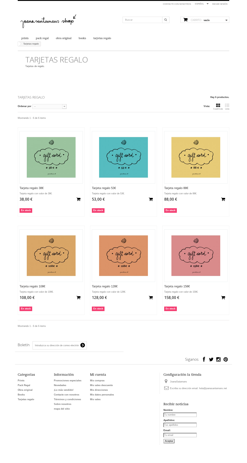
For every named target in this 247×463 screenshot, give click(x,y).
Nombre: (168, 410)
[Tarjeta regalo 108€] (51, 255)
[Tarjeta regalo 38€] (51, 157)
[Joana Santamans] (51, 22)
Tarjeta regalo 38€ (32, 188)
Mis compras (97, 380)
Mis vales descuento (101, 385)
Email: (167, 430)
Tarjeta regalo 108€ (32, 286)
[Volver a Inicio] (18, 44)
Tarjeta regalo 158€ (177, 286)
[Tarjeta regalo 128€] (123, 255)
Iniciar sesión (219, 4)
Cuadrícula (218, 109)
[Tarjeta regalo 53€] (123, 157)
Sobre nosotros (62, 404)
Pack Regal (42, 38)
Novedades (60, 385)
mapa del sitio (62, 408)
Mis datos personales (102, 394)
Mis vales (95, 399)
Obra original (63, 38)
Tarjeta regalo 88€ (176, 188)
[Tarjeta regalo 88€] (196, 157)
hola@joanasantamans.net (213, 388)
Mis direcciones (99, 390)
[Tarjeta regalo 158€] (196, 255)
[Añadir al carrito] (78, 199)
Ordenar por (24, 106)
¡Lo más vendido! (63, 390)
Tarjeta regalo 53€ (104, 188)
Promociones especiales (67, 380)
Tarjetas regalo (102, 38)
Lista (227, 109)
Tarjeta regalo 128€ (105, 286)
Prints (25, 38)
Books (82, 38)
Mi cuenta (98, 375)
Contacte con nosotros (177, 4)
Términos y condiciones (67, 399)
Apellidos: (169, 420)
